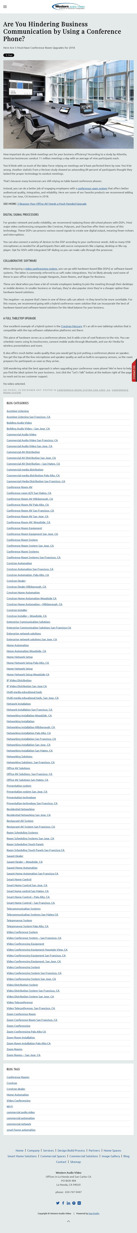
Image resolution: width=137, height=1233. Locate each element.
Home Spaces (112, 1150)
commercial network (19, 1123)
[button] (5, 6)
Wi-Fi (10, 1106)
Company (33, 1150)
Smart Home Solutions (22, 1156)
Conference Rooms (18, 1077)
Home (20, 1150)
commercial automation (21, 1118)
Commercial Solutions (84, 1156)
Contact (61, 1161)
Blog (126, 1156)
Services (48, 1150)
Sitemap (75, 1161)
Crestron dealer (16, 1088)
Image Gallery (111, 1156)
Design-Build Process (71, 1150)
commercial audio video (21, 1112)
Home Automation (18, 1094)
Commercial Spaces (53, 1156)
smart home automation (21, 1129)
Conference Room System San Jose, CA (83, 390)
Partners (94, 1150)
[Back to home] (68, 6)
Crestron (12, 1082)
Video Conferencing (18, 1100)
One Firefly (94, 1213)
